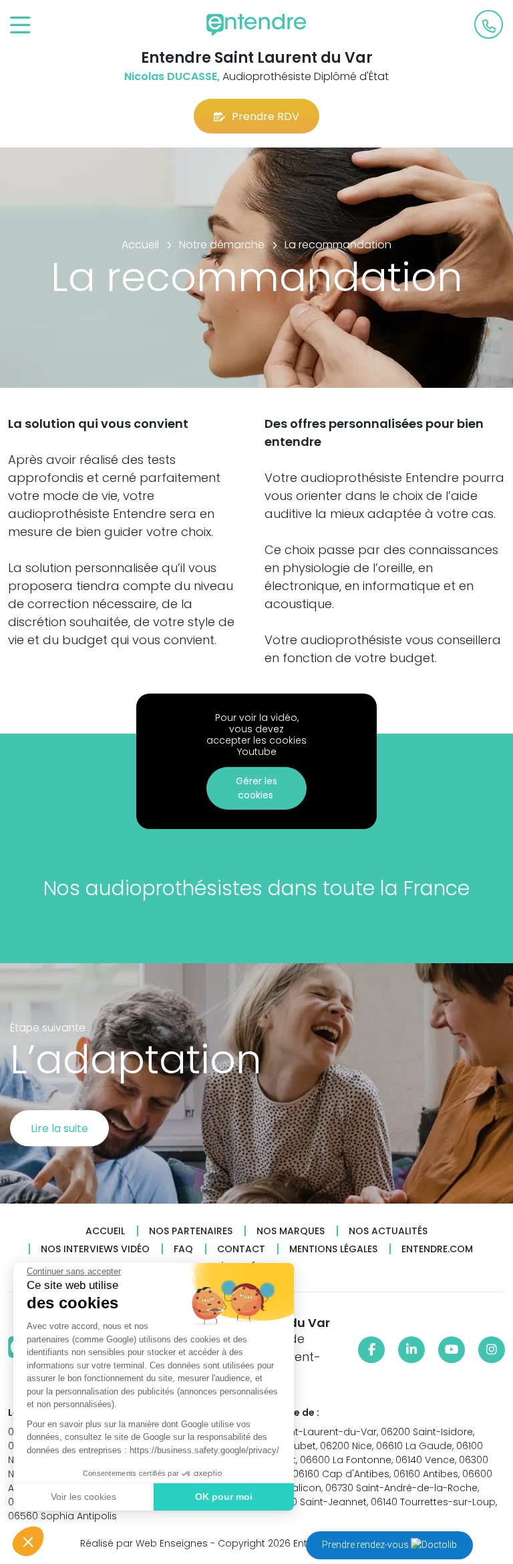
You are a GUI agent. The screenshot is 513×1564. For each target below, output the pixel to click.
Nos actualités (388, 1231)
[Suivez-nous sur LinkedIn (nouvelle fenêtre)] (411, 1349)
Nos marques (290, 1231)
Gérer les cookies (256, 788)
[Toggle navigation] (20, 25)
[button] (28, 1541)
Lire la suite (59, 1128)
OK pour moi (223, 1496)
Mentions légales (333, 1249)
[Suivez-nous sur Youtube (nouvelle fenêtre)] (451, 1349)
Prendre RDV (265, 116)
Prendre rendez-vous (366, 1544)
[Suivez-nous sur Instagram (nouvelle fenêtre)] (491, 1349)
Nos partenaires (190, 1231)
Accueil (105, 1231)
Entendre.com (437, 1249)
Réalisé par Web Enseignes (144, 1543)
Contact (241, 1249)
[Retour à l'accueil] (256, 24)
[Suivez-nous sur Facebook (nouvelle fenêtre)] (371, 1349)
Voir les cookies (83, 1496)
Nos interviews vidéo (95, 1249)
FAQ (183, 1249)
